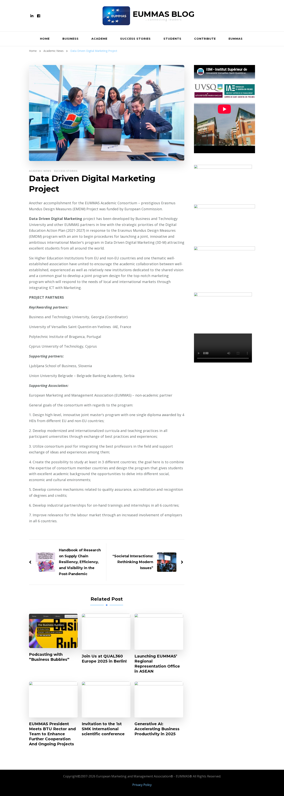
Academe (99, 38)
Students (172, 38)
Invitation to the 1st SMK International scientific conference (103, 729)
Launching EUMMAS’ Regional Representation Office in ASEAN (157, 664)
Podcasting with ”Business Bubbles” (49, 657)
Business (70, 38)
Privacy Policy (142, 785)
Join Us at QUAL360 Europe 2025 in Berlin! (104, 658)
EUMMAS (236, 38)
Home (45, 38)
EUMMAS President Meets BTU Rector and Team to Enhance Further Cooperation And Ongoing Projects (52, 734)
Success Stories (135, 38)
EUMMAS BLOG (164, 14)
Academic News (40, 171)
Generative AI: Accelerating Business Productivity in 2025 (156, 729)
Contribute (205, 38)
